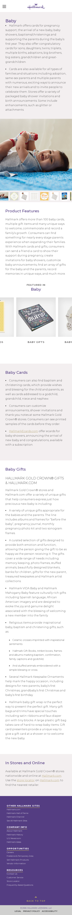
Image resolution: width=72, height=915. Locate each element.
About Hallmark (14, 831)
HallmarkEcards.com (23, 431)
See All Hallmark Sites (17, 820)
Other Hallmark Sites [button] (23, 805)
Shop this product (36, 322)
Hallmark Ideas (14, 842)
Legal (18, 911)
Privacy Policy (31, 911)
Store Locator (13, 881)
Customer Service (15, 877)
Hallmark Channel (15, 817)
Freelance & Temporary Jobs (20, 856)
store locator (26, 780)
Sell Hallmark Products (18, 860)
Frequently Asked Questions (20, 885)
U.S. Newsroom (14, 838)
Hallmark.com (51, 775)
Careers (10, 852)
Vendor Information (16, 863)
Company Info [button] (17, 827)
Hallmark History (15, 834)
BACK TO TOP (36, 901)
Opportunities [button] (18, 848)
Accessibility (49, 911)
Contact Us (12, 874)
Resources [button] (15, 870)
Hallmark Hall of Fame (17, 813)
